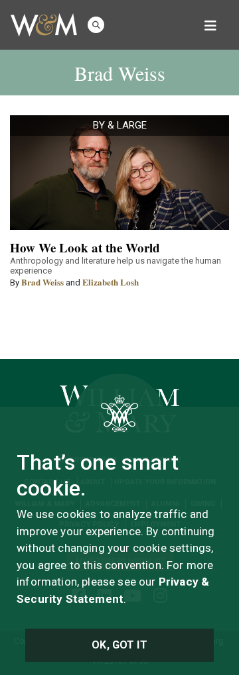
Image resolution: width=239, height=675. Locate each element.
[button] (96, 25)
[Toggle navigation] (210, 25)
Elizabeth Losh (110, 282)
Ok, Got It (119, 645)
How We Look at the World (85, 247)
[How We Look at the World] (119, 172)
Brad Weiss (42, 282)
